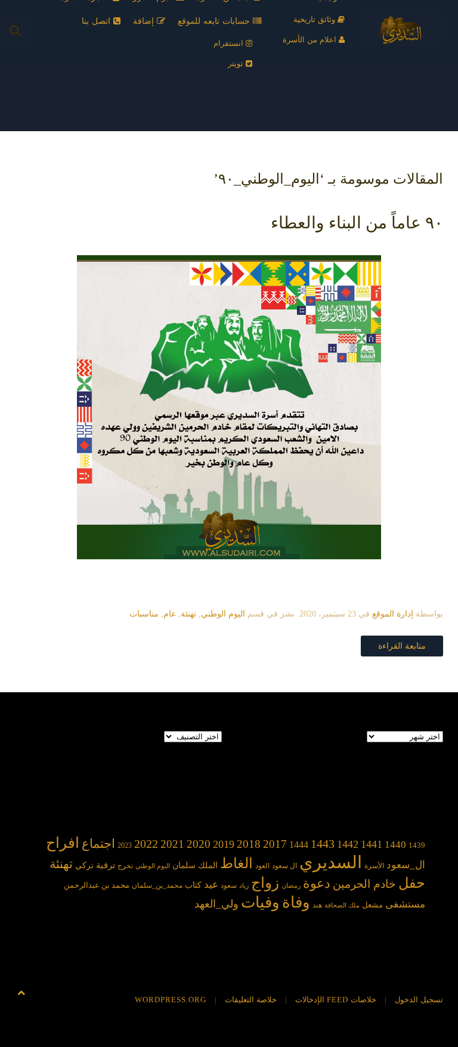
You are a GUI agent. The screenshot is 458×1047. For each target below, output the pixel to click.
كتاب (193, 885)
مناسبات (144, 613)
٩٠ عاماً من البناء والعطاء (357, 222)
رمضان (291, 885)
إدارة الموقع (392, 613)
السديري (330, 862)
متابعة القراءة (402, 646)
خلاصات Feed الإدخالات (335, 999)
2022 (146, 843)
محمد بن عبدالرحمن (96, 885)
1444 (298, 845)
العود (262, 866)
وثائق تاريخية (315, 19)
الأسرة (374, 866)
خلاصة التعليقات (251, 999)
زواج (265, 883)
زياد (244, 885)
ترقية (105, 865)
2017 (275, 844)
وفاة (296, 902)
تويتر (237, 63)
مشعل (372, 904)
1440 (395, 844)
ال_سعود (405, 865)
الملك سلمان (195, 865)
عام (169, 613)
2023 (124, 845)
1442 (347, 844)
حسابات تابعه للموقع (215, 21)
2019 (223, 844)
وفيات (260, 902)
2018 (249, 844)
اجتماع (98, 843)
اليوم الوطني (223, 613)
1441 (371, 844)
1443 (323, 843)
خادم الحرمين (364, 884)
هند (317, 905)
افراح (62, 843)
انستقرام (229, 43)
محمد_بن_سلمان (157, 886)
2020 (199, 844)
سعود (229, 885)
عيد (211, 884)
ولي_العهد (216, 904)
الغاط (236, 863)
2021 (172, 844)
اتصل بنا (97, 21)
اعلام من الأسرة (311, 39)
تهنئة (188, 613)
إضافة (145, 21)
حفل (411, 883)
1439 (417, 845)
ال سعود (284, 866)
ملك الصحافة (342, 905)
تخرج (125, 866)
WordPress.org (170, 999)
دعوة (316, 883)
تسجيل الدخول (419, 999)
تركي (84, 865)
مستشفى (405, 904)
